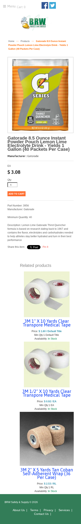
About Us (19, 510)
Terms (34, 510)
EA (9, 165)
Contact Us (41, 513)
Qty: (9, 179)
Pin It (45, 246)
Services (64, 510)
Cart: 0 (20, 7)
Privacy (48, 510)
